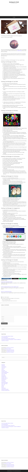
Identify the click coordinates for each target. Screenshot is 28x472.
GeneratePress (19, 470)
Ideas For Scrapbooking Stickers (6, 291)
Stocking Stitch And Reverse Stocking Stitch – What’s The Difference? (11, 339)
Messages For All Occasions (14, 298)
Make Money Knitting (4, 382)
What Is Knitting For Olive (6, 299)
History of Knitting (4, 373)
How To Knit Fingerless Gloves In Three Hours (8, 338)
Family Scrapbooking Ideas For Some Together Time (9, 286)
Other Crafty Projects (5, 297)
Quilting (2, 385)
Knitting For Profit (14, 2)
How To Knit (3, 374)
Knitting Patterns (3, 379)
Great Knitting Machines (4, 372)
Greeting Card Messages (6, 298)
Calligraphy (3, 365)
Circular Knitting (3, 366)
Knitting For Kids (3, 376)
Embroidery (3, 370)
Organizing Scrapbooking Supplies (6, 281)
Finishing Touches (4, 371)
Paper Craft (3, 384)
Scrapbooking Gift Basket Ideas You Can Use (9, 300)
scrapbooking (19, 50)
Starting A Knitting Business (5, 390)
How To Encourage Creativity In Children (7, 336)
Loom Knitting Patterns (4, 337)
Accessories (3, 364)
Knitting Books (3, 375)
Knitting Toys (3, 380)
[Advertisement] (14, 10)
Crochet (2, 369)
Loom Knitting (3, 381)
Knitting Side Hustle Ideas (10, 349)
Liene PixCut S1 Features (4, 340)
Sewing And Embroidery (4, 389)
